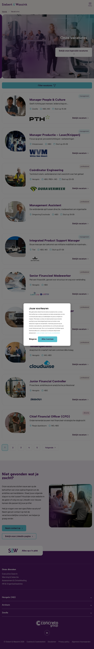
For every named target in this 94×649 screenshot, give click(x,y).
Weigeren (33, 339)
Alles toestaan (47, 339)
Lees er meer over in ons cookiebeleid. (48, 333)
